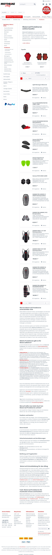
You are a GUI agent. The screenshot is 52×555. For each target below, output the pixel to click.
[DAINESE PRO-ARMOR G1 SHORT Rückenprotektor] (25, 200)
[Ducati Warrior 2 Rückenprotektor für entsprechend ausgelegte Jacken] (27, 56)
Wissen (5, 99)
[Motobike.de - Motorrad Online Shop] (8, 6)
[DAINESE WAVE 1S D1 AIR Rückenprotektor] (25, 255)
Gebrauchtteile (6, 79)
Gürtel (5, 39)
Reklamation (17, 517)
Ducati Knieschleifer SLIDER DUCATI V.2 (42, 63)
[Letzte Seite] (26, 78)
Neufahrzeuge (6, 74)
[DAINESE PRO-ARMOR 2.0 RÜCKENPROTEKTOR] (25, 291)
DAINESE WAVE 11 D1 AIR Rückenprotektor (39, 231)
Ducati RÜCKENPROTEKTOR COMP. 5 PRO (40, 103)
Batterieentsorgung (30, 514)
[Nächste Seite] (24, 78)
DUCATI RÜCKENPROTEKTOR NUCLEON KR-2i (40, 122)
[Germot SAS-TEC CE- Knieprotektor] (25, 145)
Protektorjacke (8, 52)
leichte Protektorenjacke (38, 479)
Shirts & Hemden (8, 65)
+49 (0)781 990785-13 (5, 521)
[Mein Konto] (46, 4)
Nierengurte (7, 56)
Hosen (5, 45)
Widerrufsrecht (17, 522)
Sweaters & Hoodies (8, 37)
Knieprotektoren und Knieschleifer (9, 50)
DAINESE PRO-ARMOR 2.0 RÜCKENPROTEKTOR (39, 286)
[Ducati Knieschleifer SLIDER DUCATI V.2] (42, 56)
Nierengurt (28, 391)
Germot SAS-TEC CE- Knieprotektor (38, 140)
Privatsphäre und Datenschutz (30, 524)
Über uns (28, 522)
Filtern (24, 73)
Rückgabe (16, 520)
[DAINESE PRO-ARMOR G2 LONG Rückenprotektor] (25, 273)
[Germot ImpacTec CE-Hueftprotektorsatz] (25, 163)
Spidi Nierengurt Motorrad (40, 84)
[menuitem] (27, 4)
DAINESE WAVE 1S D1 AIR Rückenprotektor (39, 249)
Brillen (5, 34)
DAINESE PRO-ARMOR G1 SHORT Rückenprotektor (39, 195)
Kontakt (16, 518)
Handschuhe (7, 43)
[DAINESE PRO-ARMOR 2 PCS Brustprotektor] (25, 218)
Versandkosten (23, 546)
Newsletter (28, 517)
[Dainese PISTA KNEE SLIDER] (25, 182)
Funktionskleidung (8, 60)
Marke (4, 96)
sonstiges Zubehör (7, 88)
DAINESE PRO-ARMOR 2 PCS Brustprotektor (40, 213)
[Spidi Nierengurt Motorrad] (25, 90)
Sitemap (28, 518)
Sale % (4, 86)
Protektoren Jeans (34, 498)
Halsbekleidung (7, 71)
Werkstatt (6, 32)
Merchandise (6, 91)
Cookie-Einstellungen (31, 515)
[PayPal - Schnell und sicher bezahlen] (10, 104)
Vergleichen (36, 97)
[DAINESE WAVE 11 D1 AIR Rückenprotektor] (25, 236)
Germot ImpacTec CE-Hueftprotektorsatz (38, 158)
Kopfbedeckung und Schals (8, 62)
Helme (5, 67)
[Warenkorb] (49, 4)
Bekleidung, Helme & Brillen (8, 25)
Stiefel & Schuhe (8, 58)
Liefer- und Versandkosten (17, 514)
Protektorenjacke (40, 497)
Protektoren (7, 47)
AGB (15, 525)
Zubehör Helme (7, 69)
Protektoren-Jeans (24, 479)
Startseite (28, 520)
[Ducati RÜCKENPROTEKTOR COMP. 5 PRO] (25, 109)
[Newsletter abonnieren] (49, 528)
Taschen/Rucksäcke (8, 28)
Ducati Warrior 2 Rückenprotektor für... (28, 63)
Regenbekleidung (8, 30)
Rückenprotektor (8, 54)
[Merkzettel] (43, 4)
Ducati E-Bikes (6, 94)
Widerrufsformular (18, 523)
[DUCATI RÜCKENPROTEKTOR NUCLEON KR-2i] (25, 127)
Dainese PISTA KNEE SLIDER (40, 176)
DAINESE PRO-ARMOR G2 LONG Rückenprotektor (39, 268)
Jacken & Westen (8, 35)
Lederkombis (7, 41)
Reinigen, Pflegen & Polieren (7, 82)
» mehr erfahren (26, 43)
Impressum (28, 526)
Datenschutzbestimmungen (44, 533)
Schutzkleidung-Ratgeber (37, 402)
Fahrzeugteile (6, 76)
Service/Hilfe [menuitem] (47, 1)
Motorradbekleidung (42, 346)
